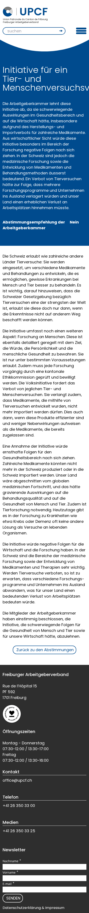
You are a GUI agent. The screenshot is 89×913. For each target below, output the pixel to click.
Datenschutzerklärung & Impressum (33, 907)
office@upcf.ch (17, 780)
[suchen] (61, 31)
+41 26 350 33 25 (19, 831)
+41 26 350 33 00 (19, 805)
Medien (10, 822)
